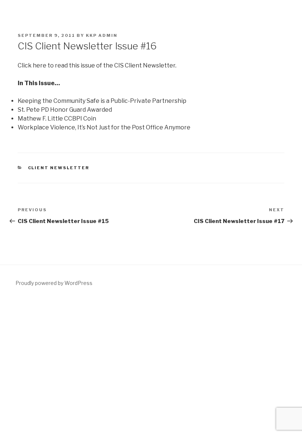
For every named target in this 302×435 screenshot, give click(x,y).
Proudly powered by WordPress (53, 283)
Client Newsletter (58, 167)
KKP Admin (101, 35)
